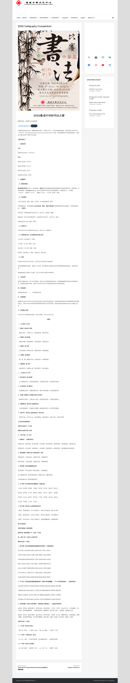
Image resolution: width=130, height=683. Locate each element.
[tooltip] (89, 57)
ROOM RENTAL (44, 17)
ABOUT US (91, 17)
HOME (18, 17)
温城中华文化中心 (30, 680)
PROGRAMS (33, 17)
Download (34, 125)
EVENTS (24, 17)
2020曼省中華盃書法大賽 (24, 125)
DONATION (74, 17)
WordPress (103, 680)
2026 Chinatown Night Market (97, 102)
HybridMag (111, 680)
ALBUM (83, 17)
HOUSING (65, 17)
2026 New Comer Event (95, 89)
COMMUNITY (55, 17)
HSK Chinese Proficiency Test (97, 114)
